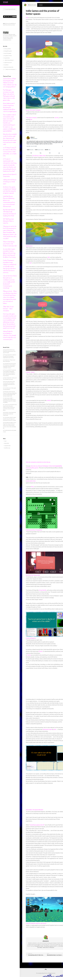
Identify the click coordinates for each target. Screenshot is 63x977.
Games (40, 5)
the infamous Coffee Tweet (38, 155)
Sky (31, 119)
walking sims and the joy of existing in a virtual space (9, 181)
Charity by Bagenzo (31, 638)
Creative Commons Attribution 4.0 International (8, 38)
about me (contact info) (8, 67)
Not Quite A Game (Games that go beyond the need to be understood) (9, 414)
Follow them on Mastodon (48, 947)
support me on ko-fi (8, 62)
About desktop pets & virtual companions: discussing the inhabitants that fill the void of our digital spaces (9, 107)
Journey (56, 117)
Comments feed (7, 445)
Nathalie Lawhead (12, 35)
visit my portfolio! (7, 48)
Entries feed (6, 443)
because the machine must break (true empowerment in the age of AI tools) (9, 351)
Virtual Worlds (42, 590)
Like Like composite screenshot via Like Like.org (38, 462)
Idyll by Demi (29, 246)
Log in (5, 441)
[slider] (14, 16)
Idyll (27, 17)
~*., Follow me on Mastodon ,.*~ (10, 69)
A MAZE (49, 400)
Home (5, 2)
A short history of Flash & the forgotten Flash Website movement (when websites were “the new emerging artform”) (9, 82)
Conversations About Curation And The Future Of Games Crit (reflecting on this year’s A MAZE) (9, 419)
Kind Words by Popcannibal (33, 575)
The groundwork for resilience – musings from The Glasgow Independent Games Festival (9, 356)
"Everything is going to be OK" (50, 946)
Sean (55, 729)
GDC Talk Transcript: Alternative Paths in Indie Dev (8, 221)
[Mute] (12, 16)
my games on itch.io (8, 55)
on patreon (6, 64)
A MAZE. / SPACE (30, 372)
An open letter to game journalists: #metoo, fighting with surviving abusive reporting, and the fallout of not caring (9, 253)
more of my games (7, 53)
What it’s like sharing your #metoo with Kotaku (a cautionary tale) (10, 244)
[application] (10, 16)
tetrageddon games (8, 51)
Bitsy (32, 486)
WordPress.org (7, 447)
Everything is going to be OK (37, 825)
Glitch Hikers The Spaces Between (34, 809)
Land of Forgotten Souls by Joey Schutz (36, 923)
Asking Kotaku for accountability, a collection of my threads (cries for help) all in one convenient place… (9, 335)
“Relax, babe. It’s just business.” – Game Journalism (8, 308)
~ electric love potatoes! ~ (9, 60)
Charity (40, 651)
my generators (7, 57)
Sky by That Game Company (33, 110)
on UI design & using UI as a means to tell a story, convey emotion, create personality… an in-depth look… (9, 151)
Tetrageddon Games (38, 946)
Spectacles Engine (47, 729)
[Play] (4, 16)
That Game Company (31, 117)
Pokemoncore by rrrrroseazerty (34, 530)
